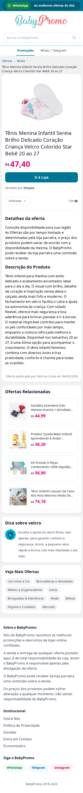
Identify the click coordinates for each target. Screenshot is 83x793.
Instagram (62, 768)
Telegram (38, 768)
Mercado (48, 607)
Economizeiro (14, 746)
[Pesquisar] (74, 37)
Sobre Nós (11, 718)
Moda (21, 61)
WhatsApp (14, 768)
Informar (15, 201)
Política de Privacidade (21, 725)
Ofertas (7, 61)
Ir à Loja (42, 177)
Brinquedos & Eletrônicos (26, 598)
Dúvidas (9, 732)
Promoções (25, 50)
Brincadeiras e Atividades (54, 581)
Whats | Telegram (53, 50)
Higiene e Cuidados (22, 607)
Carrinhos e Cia (19, 581)
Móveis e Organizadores (25, 590)
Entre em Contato (17, 739)
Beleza (70, 598)
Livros (53, 590)
